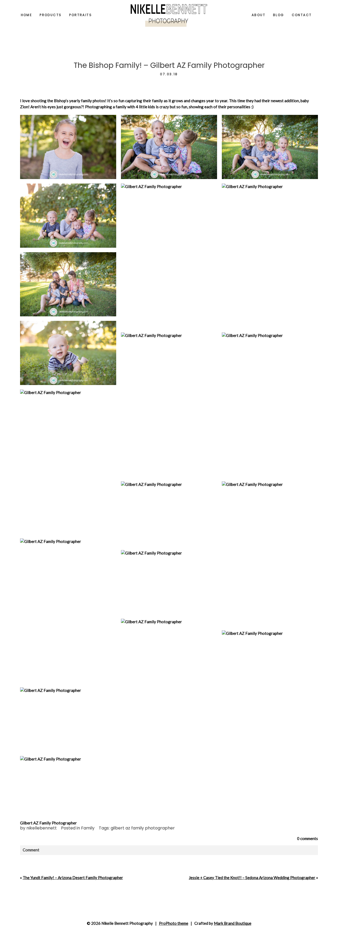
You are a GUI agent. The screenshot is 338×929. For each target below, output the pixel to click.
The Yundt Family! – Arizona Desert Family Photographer (73, 877)
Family (88, 828)
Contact (302, 15)
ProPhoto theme (173, 923)
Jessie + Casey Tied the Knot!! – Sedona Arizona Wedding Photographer (252, 877)
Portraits (80, 15)
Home (26, 15)
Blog (278, 15)
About (258, 15)
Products (51, 15)
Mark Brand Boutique (232, 923)
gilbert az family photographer (143, 828)
